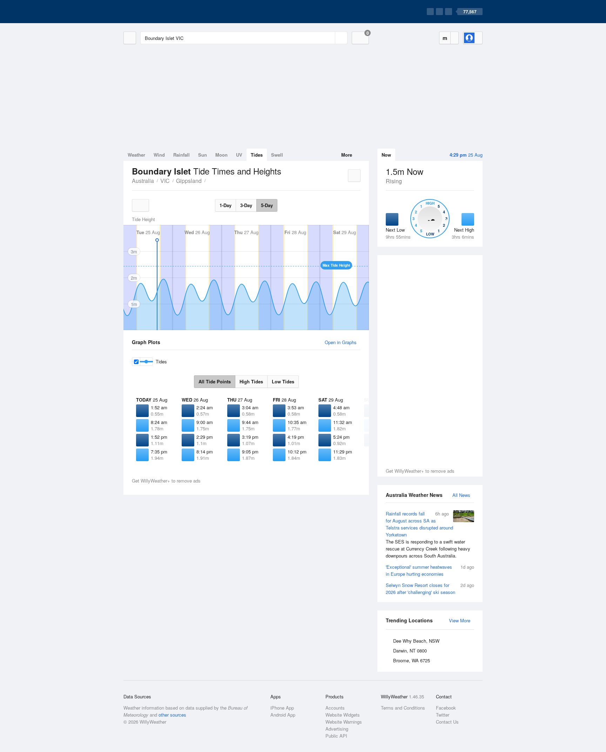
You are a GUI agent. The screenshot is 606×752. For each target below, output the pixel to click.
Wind (159, 154)
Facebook (446, 707)
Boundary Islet (209, 180)
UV (239, 154)
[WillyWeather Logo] (156, 11)
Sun (202, 154)
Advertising (336, 728)
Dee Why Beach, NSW (416, 640)
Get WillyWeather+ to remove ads (420, 470)
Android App (282, 714)
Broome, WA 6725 (411, 660)
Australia (143, 181)
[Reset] (329, 38)
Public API (336, 735)
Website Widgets (342, 714)
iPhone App (282, 707)
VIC (165, 181)
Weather (136, 154)
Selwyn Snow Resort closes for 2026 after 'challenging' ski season (430, 588)
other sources (172, 714)
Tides (257, 154)
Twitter (442, 714)
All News (461, 495)
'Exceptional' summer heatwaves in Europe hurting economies (430, 570)
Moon (221, 154)
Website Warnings (343, 721)
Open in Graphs (341, 342)
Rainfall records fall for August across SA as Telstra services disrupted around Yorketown (428, 534)
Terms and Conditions (403, 707)
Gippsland (189, 181)
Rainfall (181, 154)
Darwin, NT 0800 (410, 650)
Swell (277, 154)
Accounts (335, 707)
